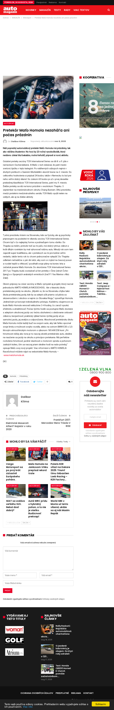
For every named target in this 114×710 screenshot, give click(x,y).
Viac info (28, 706)
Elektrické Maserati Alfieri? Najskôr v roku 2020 (18, 426)
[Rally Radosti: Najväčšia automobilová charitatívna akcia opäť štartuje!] (47, 629)
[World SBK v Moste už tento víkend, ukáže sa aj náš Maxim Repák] (60, 491)
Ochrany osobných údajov (53, 599)
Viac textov (81, 10)
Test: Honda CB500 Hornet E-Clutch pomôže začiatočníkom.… (56, 671)
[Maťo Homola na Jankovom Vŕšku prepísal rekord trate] (38, 454)
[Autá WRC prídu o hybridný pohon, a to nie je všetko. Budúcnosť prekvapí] (38, 491)
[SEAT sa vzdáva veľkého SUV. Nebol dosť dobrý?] (16, 491)
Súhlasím (100, 704)
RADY (67, 10)
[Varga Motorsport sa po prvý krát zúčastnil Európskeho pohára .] (16, 454)
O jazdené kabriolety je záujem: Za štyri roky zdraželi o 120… (57, 651)
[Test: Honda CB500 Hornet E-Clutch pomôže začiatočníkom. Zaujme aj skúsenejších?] (47, 669)
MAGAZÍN (45, 10)
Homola (13, 376)
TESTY (57, 10)
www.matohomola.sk (14, 355)
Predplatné (42, 2)
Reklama (53, 2)
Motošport (9, 123)
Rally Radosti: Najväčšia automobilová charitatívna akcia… (56, 631)
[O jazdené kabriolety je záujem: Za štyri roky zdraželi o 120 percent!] (47, 649)
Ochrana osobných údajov (36, 693)
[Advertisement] (57, 41)
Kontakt (62, 2)
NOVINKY (31, 10)
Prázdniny (24, 376)
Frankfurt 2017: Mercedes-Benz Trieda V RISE (56, 423)
